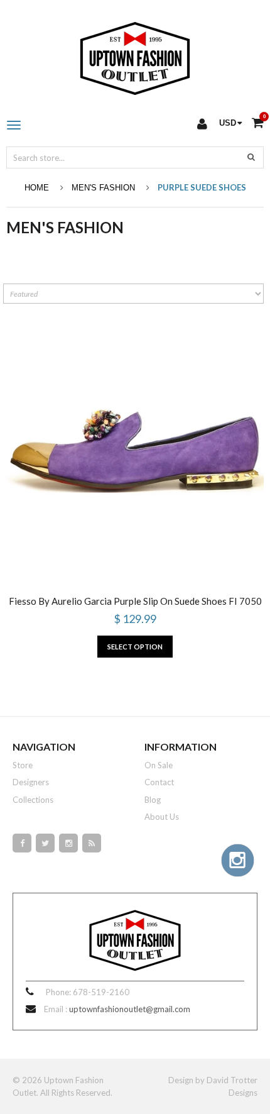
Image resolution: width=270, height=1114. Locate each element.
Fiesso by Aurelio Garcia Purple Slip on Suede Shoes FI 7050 (135, 601)
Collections (33, 800)
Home (36, 187)
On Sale (158, 765)
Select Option (135, 646)
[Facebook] (22, 843)
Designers (31, 782)
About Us (161, 817)
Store (23, 765)
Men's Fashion (103, 187)
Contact (159, 782)
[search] (251, 156)
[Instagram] (68, 843)
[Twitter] (45, 843)
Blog (152, 800)
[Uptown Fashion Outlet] (135, 55)
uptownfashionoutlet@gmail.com (129, 1009)
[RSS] (91, 843)
